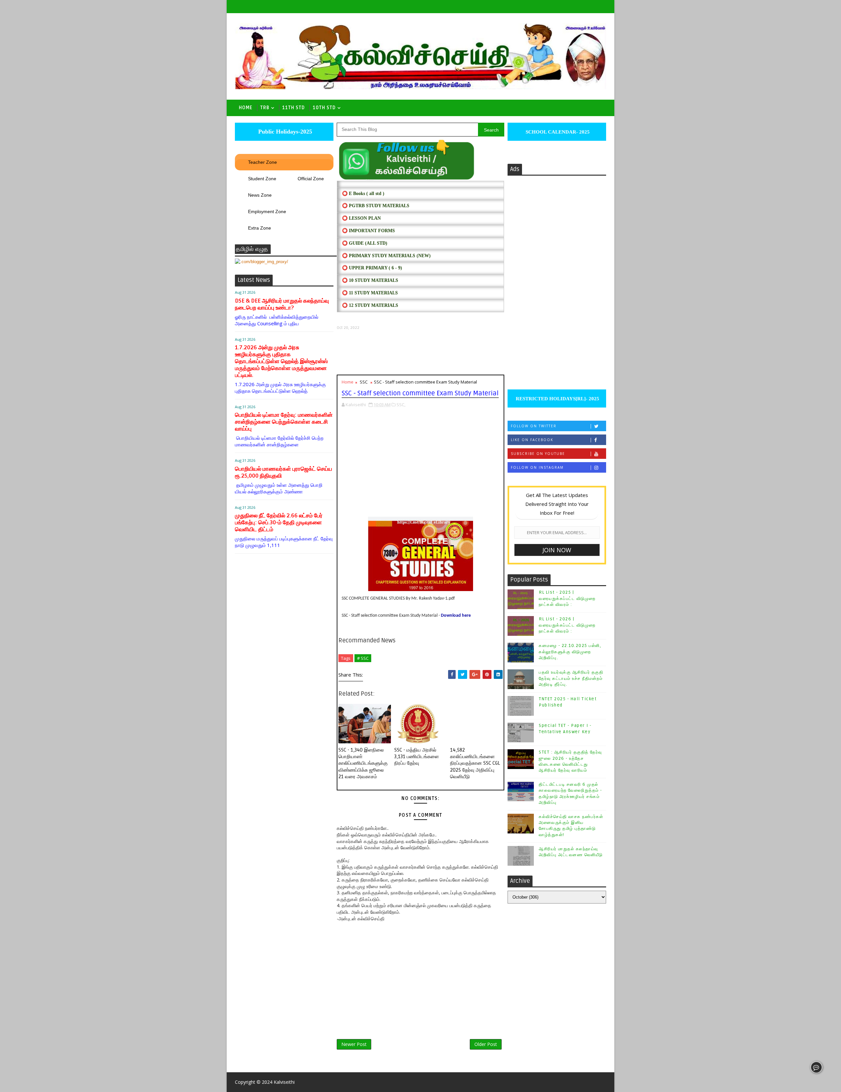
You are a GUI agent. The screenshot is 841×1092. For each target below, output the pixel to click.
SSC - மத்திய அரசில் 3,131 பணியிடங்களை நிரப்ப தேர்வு (416, 756)
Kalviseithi (284, 1082)
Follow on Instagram (537, 467)
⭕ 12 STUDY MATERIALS (370, 305)
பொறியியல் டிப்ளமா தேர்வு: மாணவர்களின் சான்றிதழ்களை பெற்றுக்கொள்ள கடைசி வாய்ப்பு (283, 421)
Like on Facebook (532, 439)
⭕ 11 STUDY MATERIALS (370, 292)
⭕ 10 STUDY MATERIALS (370, 280)
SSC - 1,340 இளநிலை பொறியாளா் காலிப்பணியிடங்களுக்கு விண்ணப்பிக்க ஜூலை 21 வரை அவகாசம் (363, 763)
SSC (364, 382)
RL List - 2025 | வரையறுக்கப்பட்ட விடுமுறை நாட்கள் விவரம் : (567, 598)
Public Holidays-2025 (284, 131)
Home (245, 108)
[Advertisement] (420, 352)
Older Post (485, 1044)
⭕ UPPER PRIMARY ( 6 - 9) (372, 267)
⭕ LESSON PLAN (361, 218)
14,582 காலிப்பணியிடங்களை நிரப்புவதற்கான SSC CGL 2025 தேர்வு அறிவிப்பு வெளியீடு (475, 763)
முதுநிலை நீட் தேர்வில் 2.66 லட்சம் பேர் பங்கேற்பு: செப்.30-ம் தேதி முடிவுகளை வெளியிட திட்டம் (279, 522)
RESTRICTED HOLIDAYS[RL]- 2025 (556, 398)
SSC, (401, 405)
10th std (324, 108)
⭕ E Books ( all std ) (363, 193)
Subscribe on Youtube (538, 453)
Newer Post (354, 1044)
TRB (264, 108)
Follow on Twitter (534, 426)
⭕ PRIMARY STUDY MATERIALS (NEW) (386, 255)
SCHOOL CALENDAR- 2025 (557, 132)
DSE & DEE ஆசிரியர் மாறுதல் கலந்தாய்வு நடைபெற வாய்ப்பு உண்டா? (282, 304)
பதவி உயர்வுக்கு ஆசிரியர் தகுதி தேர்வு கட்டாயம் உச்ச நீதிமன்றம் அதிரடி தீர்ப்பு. (571, 678)
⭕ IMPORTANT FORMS (368, 230)
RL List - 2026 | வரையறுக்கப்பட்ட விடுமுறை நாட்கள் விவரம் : (567, 624)
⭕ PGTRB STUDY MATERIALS (375, 205)
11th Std (293, 108)
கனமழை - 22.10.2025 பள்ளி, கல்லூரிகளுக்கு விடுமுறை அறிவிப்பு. (570, 651)
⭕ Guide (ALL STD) (364, 243)
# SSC (363, 658)
